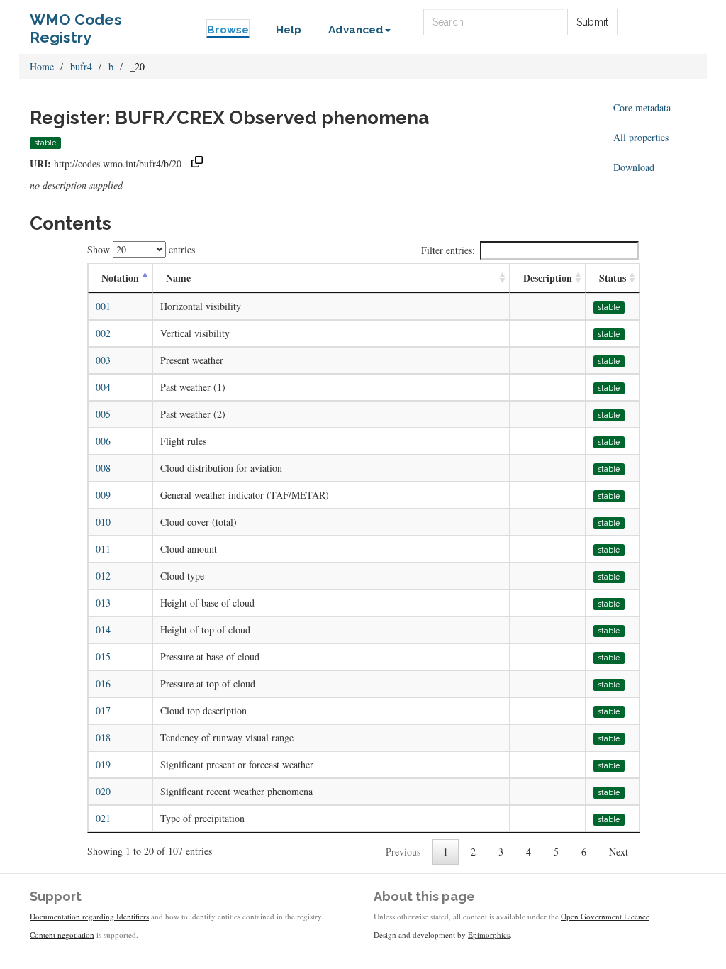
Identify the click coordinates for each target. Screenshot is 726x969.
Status (612, 277)
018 (103, 737)
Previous (403, 851)
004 (103, 387)
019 (103, 764)
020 (103, 791)
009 (103, 495)
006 (103, 441)
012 (103, 575)
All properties (641, 137)
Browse (228, 29)
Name (178, 277)
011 (103, 548)
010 (103, 521)
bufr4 (81, 66)
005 (103, 414)
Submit (592, 22)
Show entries (141, 249)
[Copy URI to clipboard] (197, 163)
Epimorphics (489, 934)
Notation (120, 277)
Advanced (356, 29)
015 (103, 656)
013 (103, 602)
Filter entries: (448, 250)
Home (42, 66)
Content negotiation (62, 934)
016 (103, 683)
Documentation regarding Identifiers (89, 916)
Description (547, 277)
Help (288, 29)
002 (103, 333)
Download (633, 167)
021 (103, 818)
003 (103, 360)
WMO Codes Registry (76, 23)
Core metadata (642, 107)
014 (103, 629)
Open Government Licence (605, 916)
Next (618, 851)
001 (103, 306)
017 (103, 710)
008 (103, 468)
